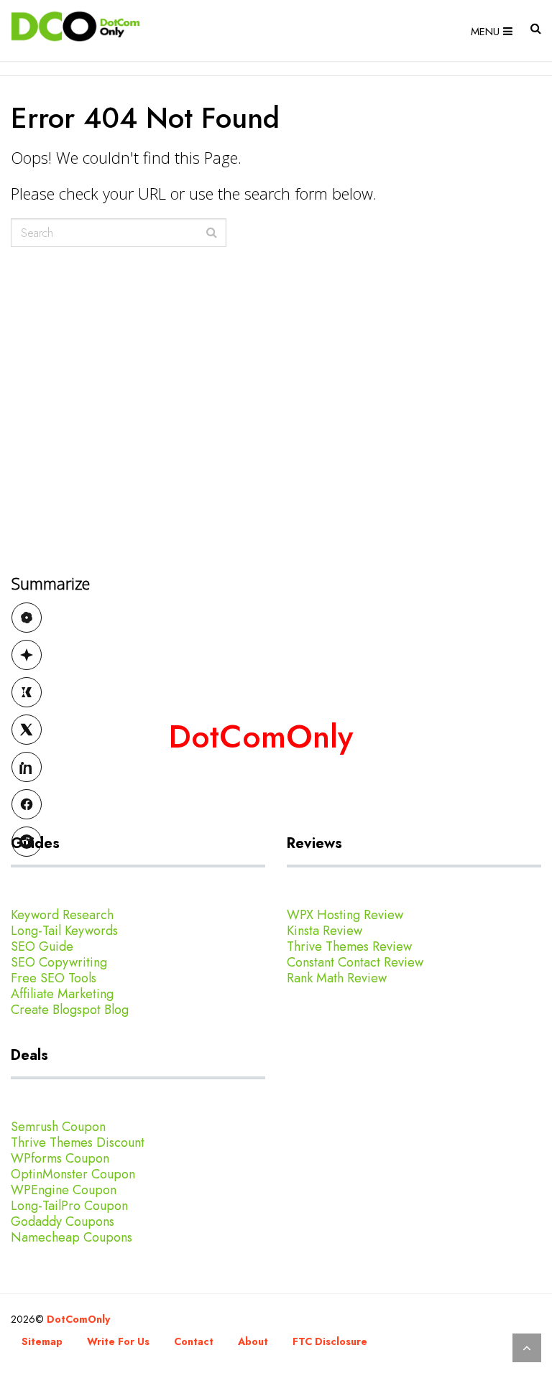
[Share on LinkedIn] (27, 767)
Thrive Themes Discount (77, 1142)
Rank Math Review (337, 978)
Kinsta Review (324, 930)
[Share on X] (27, 730)
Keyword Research (62, 915)
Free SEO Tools (53, 978)
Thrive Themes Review (349, 946)
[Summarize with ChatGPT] (27, 617)
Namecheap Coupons (71, 1237)
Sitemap (42, 1341)
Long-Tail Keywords (64, 930)
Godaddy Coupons (62, 1221)
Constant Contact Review (355, 962)
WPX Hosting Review (345, 915)
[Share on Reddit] (27, 842)
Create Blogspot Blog (70, 1009)
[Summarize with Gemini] (27, 655)
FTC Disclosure (330, 1341)
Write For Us (118, 1341)
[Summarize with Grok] (27, 692)
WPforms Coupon (60, 1158)
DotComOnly (78, 1319)
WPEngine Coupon (63, 1190)
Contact (193, 1341)
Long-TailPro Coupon (69, 1205)
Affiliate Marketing (62, 994)
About (253, 1341)
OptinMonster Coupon (73, 1174)
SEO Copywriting (59, 962)
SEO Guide (42, 946)
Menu (485, 31)
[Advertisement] (276, 553)
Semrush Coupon (58, 1126)
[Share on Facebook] (27, 804)
